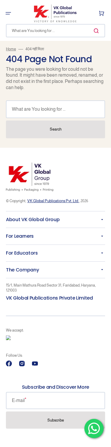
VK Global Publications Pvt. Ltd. (53, 201)
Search (56, 129)
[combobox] (55, 30)
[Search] (97, 30)
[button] (8, 13)
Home (11, 49)
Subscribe (55, 420)
